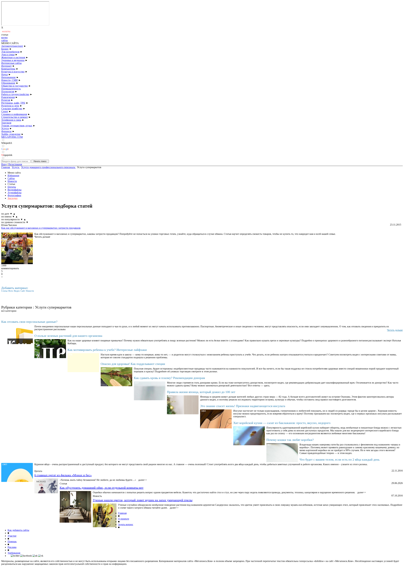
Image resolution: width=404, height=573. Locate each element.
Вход (4, 164)
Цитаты (12, 187)
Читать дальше (42, 236)
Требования (14, 553)
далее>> (142, 480)
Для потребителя (10, 51)
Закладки (13, 198)
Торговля (6, 122)
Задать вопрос (125, 524)
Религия (5, 100)
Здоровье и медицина (12, 60)
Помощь (12, 541)
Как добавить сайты (18, 530)
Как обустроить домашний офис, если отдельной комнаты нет (101, 487)
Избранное (13, 175)
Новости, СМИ (9, 80)
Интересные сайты (11, 63)
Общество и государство (14, 85)
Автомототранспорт (12, 46)
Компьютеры (8, 68)
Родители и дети (10, 105)
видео (4, 37)
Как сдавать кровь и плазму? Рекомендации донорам (169, 378)
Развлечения (8, 97)
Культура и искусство (12, 71)
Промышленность (11, 88)
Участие (12, 535)
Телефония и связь (11, 120)
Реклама (12, 547)
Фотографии (14, 195)
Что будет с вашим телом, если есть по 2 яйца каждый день (340, 459)
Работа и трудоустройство (15, 94)
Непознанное (8, 77)
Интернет (6, 66)
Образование (8, 83)
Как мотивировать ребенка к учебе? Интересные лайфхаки (107, 349)
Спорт (4, 111)
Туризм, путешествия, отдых (16, 125)
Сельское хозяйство (11, 108)
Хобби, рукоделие (11, 134)
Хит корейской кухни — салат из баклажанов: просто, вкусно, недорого (281, 423)
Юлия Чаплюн (9, 225)
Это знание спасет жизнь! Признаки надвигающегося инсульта (242, 406)
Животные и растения (13, 57)
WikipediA (6, 143)
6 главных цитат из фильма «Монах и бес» (63, 475)
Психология (7, 91)
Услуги (5, 128)
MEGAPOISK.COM (12, 137)
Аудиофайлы (14, 192)
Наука (4, 74)
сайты (4, 40)
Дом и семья (8, 54)
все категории (8, 310)
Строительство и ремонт (14, 117)
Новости (12, 181)
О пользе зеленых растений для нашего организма (68, 335)
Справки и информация (14, 114)
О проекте (123, 518)
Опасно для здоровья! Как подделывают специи (133, 364)
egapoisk (6, 155)
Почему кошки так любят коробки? (290, 439)
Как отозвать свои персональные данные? (29, 321)
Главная (122, 513)
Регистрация (15, 164)
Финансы (6, 131)
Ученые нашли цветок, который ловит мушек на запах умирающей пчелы (142, 500)
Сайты (11, 178)
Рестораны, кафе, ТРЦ (13, 103)
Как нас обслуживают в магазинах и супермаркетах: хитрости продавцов (40, 228)
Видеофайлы (14, 189)
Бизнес (5, 49)
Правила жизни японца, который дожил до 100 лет (201, 392)
